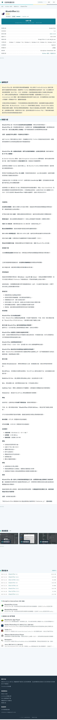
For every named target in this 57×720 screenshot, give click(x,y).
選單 (54, 2)
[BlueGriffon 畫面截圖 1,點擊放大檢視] (9, 538)
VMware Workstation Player (14, 634)
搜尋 (49, 2)
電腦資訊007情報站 (6, 700)
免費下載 (28, 21)
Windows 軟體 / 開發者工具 (49, 53)
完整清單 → (54, 570)
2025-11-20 (53, 33)
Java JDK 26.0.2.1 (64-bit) (14, 644)
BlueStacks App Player (12, 620)
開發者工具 (16, 6)
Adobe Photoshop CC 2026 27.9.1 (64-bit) (19, 624)
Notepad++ (8, 639)
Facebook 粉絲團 (6, 686)
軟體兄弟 (3, 702)
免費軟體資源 (9, 2)
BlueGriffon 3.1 (13, 574)
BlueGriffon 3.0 (13, 582)
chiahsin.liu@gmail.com (8, 712)
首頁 (2, 6)
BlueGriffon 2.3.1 (13, 594)
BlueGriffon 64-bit (11, 609)
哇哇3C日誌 (4, 693)
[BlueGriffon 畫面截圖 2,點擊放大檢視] (28, 538)
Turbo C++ (8, 629)
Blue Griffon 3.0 (13, 585)
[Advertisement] (28, 68)
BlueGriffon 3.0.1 (13, 577)
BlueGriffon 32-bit (11, 604)
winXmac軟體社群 (6, 696)
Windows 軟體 (8, 6)
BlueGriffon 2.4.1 (13, 588)
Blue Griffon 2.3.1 (14, 591)
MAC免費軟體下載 (6, 698)
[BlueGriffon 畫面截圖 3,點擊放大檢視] (48, 538)
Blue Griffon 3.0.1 (14, 579)
